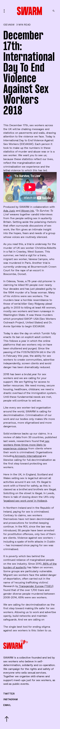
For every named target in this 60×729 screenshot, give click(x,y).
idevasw (9, 24)
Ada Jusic (9, 210)
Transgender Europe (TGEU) (35, 586)
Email (7, 705)
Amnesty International (28, 455)
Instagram (10, 699)
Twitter (9, 693)
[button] (5, 11)
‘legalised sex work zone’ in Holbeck (25, 500)
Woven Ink (27, 210)
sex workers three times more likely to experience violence (26, 444)
